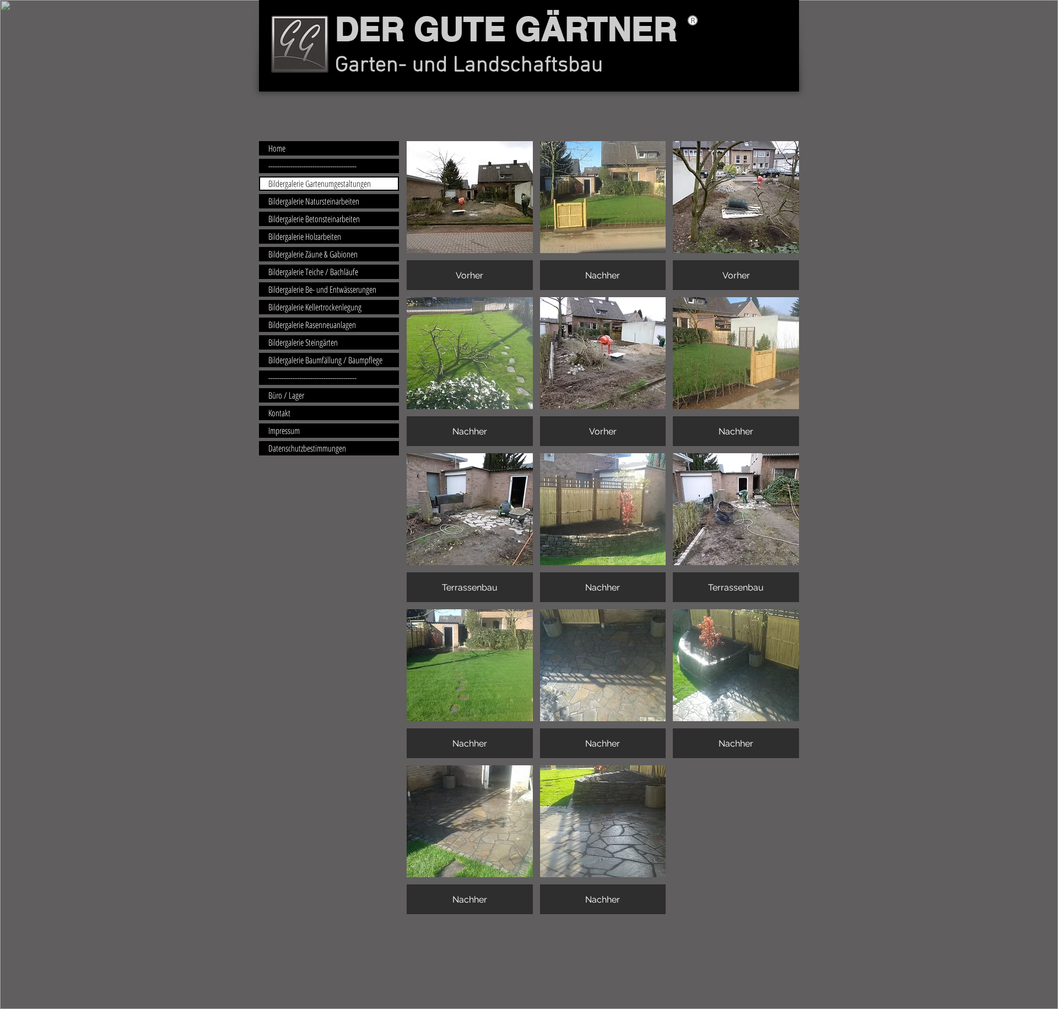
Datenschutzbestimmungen (307, 448)
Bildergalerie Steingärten (303, 342)
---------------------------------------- (312, 166)
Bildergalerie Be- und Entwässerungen (322, 289)
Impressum (284, 431)
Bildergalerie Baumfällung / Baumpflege (325, 360)
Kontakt (279, 413)
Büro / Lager (286, 395)
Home (276, 148)
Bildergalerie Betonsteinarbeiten (314, 219)
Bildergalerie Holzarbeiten (304, 236)
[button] (470, 215)
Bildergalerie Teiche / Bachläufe (313, 272)
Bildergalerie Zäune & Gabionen (313, 254)
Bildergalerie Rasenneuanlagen (312, 325)
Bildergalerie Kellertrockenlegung (314, 307)
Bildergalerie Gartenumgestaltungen (319, 184)
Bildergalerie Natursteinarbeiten (313, 201)
